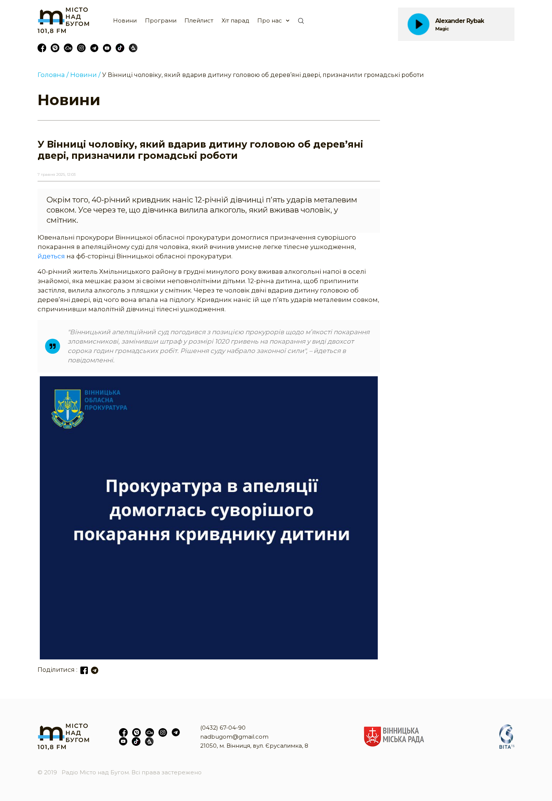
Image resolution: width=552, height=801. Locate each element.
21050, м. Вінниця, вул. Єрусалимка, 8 (254, 745)
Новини (125, 20)
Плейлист (198, 20)
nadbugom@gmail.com (234, 736)
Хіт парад (235, 20)
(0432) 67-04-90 (223, 727)
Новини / (85, 74)
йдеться (51, 256)
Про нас (269, 20)
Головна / (53, 74)
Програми (160, 20)
